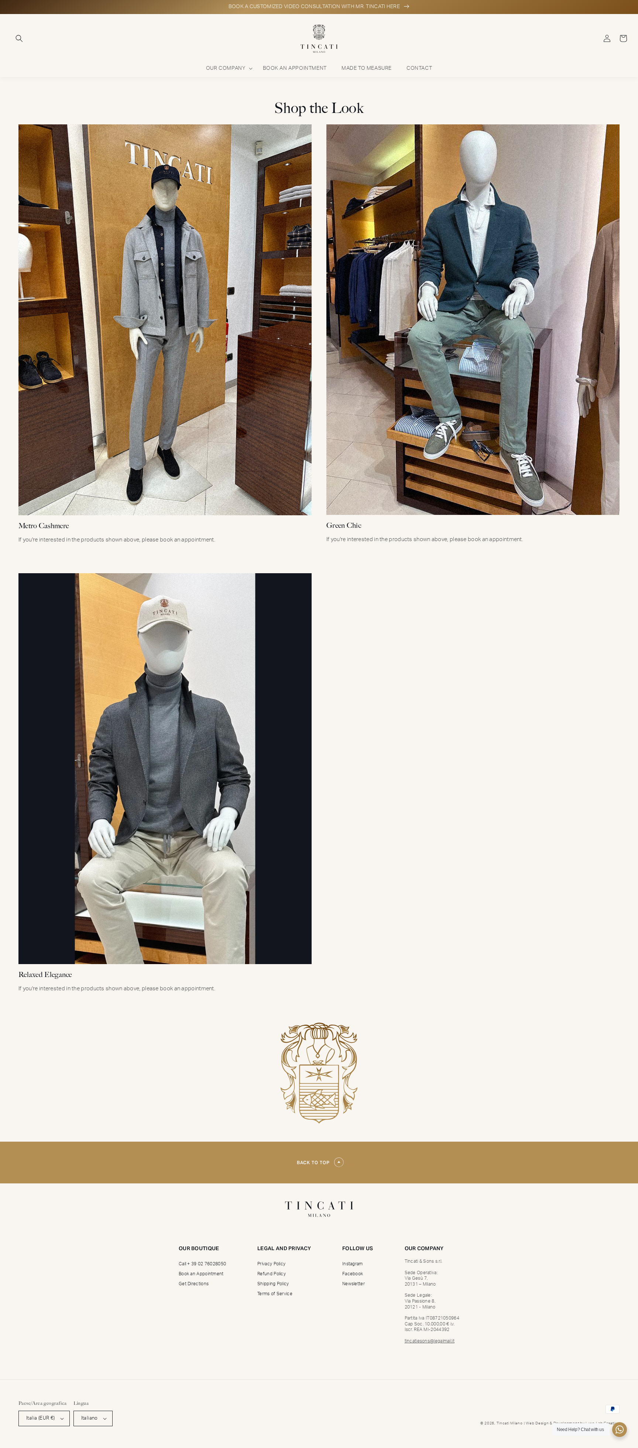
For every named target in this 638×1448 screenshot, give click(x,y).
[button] (19, 38)
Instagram (352, 1264)
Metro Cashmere (43, 526)
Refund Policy (271, 1274)
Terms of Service (274, 1294)
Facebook (352, 1274)
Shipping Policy (273, 1284)
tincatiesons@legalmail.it (430, 1341)
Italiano (89, 1418)
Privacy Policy (271, 1264)
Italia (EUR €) (40, 1418)
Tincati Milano (510, 1423)
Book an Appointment (201, 1274)
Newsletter (353, 1284)
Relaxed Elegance (45, 974)
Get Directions (194, 1284)
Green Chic (343, 525)
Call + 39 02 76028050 (202, 1264)
